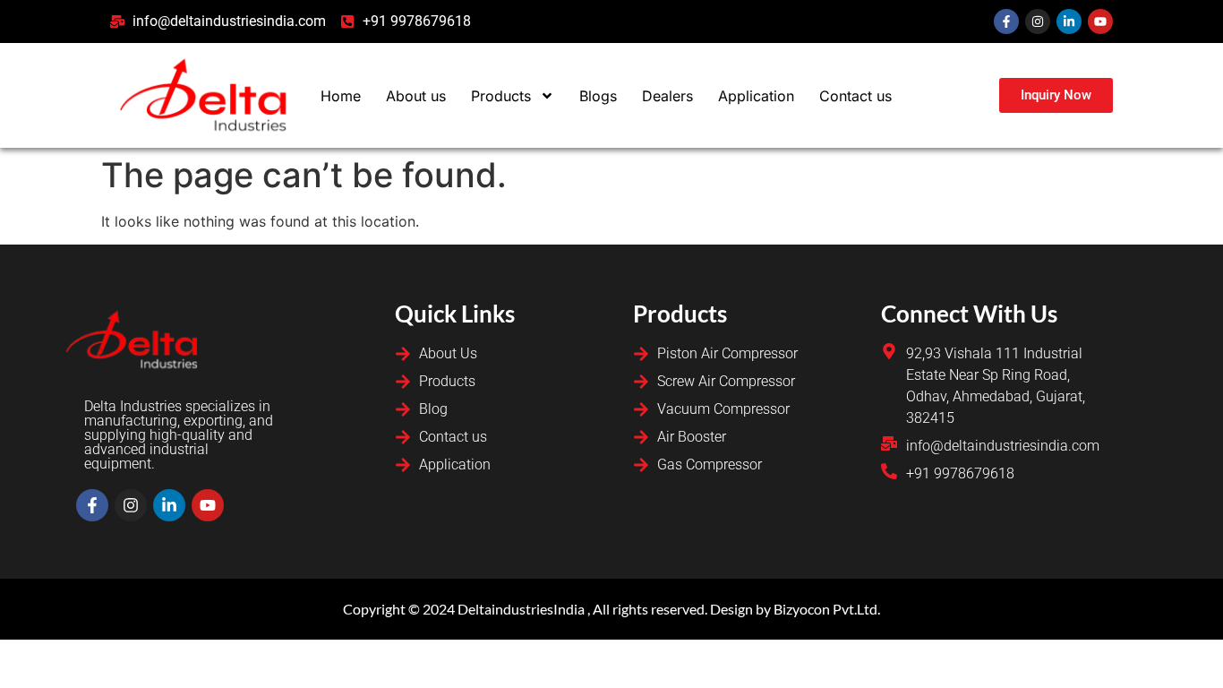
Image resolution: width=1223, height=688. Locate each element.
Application (756, 96)
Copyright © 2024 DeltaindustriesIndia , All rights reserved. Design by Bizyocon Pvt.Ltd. (611, 608)
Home (341, 96)
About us (416, 96)
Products (501, 96)
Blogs (598, 96)
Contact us (855, 96)
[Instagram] (1037, 21)
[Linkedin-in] (1069, 21)
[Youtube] (1100, 21)
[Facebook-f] (1006, 21)
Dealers (667, 96)
